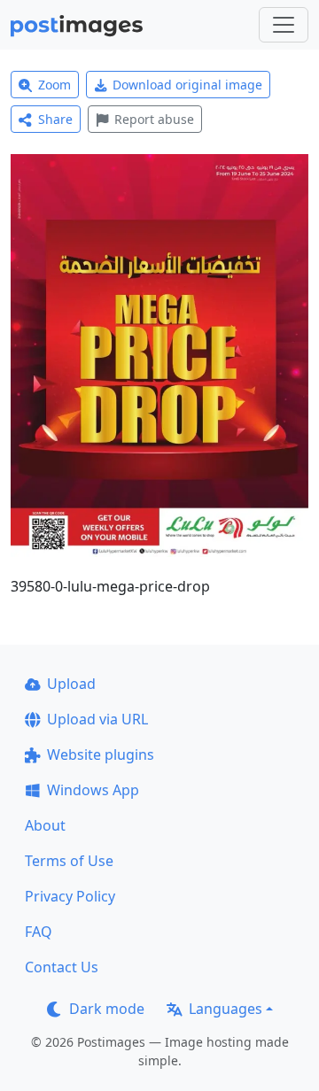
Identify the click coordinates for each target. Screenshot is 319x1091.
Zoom (54, 84)
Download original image (187, 84)
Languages (225, 1008)
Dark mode (106, 1008)
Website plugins (100, 754)
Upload (71, 683)
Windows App (93, 790)
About (45, 825)
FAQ (38, 931)
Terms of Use (69, 860)
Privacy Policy (70, 896)
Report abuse (154, 119)
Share (55, 119)
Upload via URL (97, 719)
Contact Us (61, 967)
